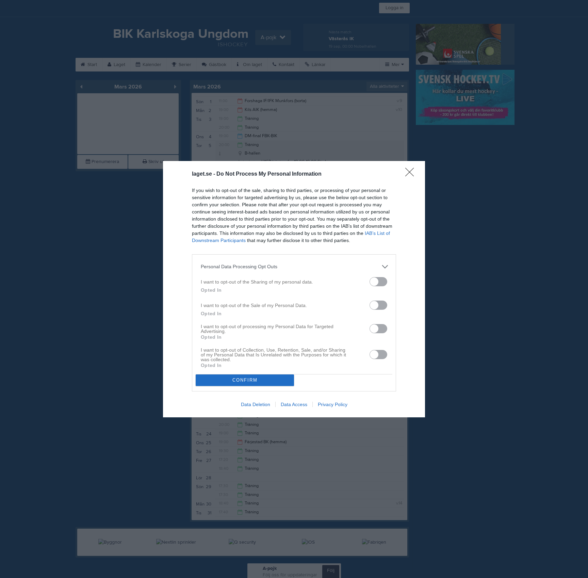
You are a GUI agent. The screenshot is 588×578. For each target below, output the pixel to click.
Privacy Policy (332, 404)
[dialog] (294, 289)
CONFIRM (245, 380)
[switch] (378, 281)
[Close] (411, 174)
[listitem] (294, 266)
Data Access (294, 404)
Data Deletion (255, 404)
